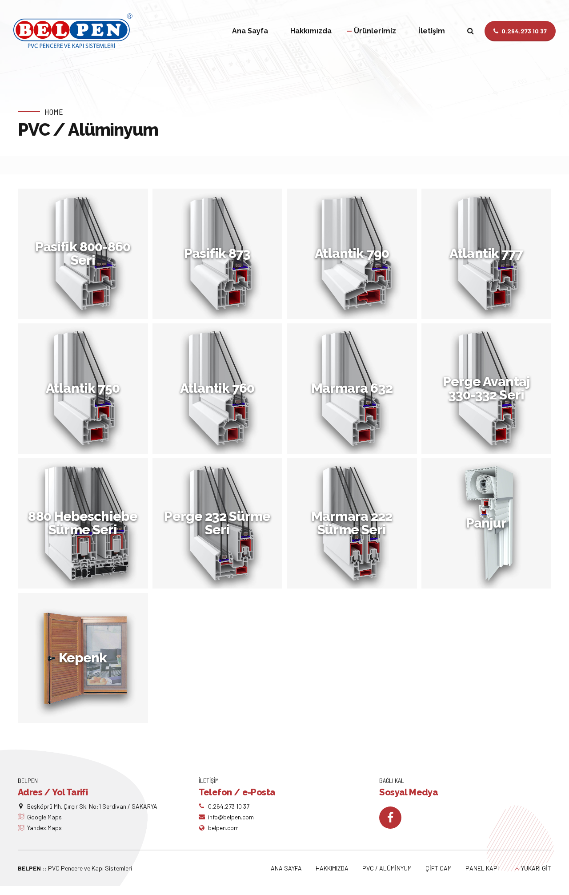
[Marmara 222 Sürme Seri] (354, 525)
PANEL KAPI (482, 868)
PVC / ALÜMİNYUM (387, 868)
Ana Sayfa (250, 31)
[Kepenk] (85, 660)
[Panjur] (488, 525)
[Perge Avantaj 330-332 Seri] (488, 390)
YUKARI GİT (536, 868)
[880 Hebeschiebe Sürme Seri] (85, 525)
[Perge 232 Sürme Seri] (219, 525)
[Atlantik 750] (85, 390)
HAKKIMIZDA (332, 868)
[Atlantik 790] (354, 256)
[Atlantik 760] (219, 390)
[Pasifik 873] (219, 256)
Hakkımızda (311, 31)
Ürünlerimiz (375, 31)
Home (53, 112)
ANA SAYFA (286, 868)
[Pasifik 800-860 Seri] (85, 256)
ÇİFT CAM (438, 868)
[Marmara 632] (354, 390)
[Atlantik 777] (488, 256)
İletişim (431, 31)
